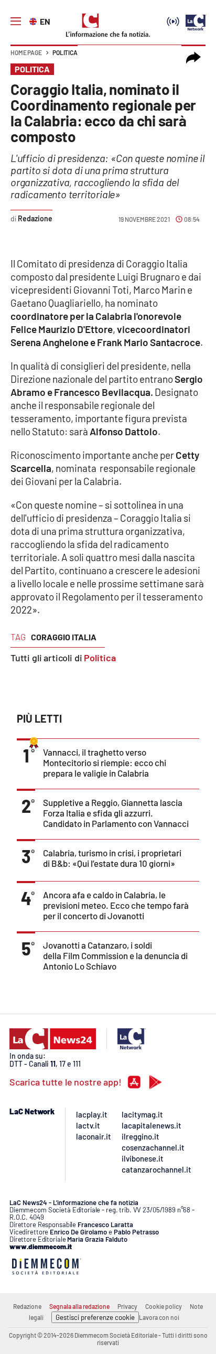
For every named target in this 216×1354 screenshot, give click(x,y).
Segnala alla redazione (79, 1306)
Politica (65, 52)
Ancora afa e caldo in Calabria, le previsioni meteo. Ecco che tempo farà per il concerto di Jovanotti (116, 905)
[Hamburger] (15, 21)
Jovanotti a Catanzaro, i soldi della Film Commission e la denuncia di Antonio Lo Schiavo (115, 955)
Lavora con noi (159, 1317)
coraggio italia (63, 637)
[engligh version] (34, 20)
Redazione (27, 1306)
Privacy (127, 1306)
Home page (26, 52)
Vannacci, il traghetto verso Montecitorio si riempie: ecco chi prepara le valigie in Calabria (104, 762)
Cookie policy (163, 1306)
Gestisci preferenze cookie (95, 1317)
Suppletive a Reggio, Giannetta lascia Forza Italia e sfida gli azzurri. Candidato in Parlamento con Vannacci (116, 813)
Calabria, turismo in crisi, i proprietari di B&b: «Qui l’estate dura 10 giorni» (112, 857)
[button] (193, 57)
